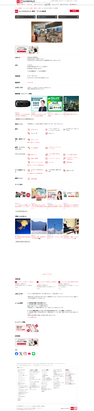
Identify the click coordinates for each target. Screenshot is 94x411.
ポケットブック (21, 379)
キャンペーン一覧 (44, 384)
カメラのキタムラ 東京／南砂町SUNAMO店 (69, 281)
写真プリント (20, 371)
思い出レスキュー (20, 384)
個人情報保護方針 (20, 406)
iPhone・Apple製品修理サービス (35, 371)
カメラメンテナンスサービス (34, 372)
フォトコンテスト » (57, 385)
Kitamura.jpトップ (21, 367)
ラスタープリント (21, 374)
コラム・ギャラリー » (57, 369)
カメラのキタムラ (68, 371)
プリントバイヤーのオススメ (46, 380)
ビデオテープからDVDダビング (23, 386)
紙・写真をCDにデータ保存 (22, 389)
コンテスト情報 (55, 386)
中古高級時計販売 (45, 375)
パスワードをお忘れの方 (70, 380)
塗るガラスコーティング (34, 374)
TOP (16, 8)
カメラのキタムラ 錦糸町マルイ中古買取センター (48, 282)
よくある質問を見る (32, 317)
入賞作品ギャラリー (56, 387)
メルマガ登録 (75, 0)
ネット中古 (44, 374)
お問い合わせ (61, 0)
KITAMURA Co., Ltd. (23, 409)
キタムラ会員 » (68, 375)
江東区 (39, 8)
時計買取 (43, 376)
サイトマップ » (68, 382)
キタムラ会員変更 (69, 378)
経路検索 (74, 10)
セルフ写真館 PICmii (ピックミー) (35, 385)
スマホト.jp (31, 375)
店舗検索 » (67, 369)
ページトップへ (74, 404)
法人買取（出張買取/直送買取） (47, 379)
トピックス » (43, 386)
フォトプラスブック (21, 378)
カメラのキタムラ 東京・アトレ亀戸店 (25, 281)
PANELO (19, 400)
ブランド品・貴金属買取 (46, 378)
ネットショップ (43, 371)
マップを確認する (31, 71)
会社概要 (52, 0)
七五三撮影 (32, 378)
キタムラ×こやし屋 (33, 389)
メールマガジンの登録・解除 (34, 381)
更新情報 (42, 391)
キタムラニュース (44, 382)
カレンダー (19, 395)
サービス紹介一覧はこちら (21, 211)
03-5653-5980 (30, 82)
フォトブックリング (21, 380)
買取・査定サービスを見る (33, 142)
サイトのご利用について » (70, 383)
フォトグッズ (20, 397)
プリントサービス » (21, 369)
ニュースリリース (28, 406)
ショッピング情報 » (45, 369)
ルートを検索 (42, 71)
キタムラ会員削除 (69, 379)
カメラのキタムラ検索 (27, 8)
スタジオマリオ (32, 376)
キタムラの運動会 (56, 378)
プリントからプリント (22, 391)
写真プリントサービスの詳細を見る (35, 165)
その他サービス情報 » (34, 369)
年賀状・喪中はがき (21, 383)
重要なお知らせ (43, 387)
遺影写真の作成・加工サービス (23, 392)
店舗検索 (20, 8)
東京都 (35, 8)
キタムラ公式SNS (32, 384)
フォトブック (20, 376)
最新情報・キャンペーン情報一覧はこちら (24, 119)
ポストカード (20, 382)
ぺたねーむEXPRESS (21, 396)
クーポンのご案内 (32, 383)
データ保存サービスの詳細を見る (35, 173)
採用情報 (56, 0)
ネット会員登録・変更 (68, 0)
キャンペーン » (44, 383)
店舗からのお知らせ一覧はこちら (22, 241)
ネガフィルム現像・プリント (23, 375)
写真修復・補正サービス (22, 393)
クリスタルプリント (21, 372)
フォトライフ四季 (56, 381)
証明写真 (19, 399)
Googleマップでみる (47, 274)
